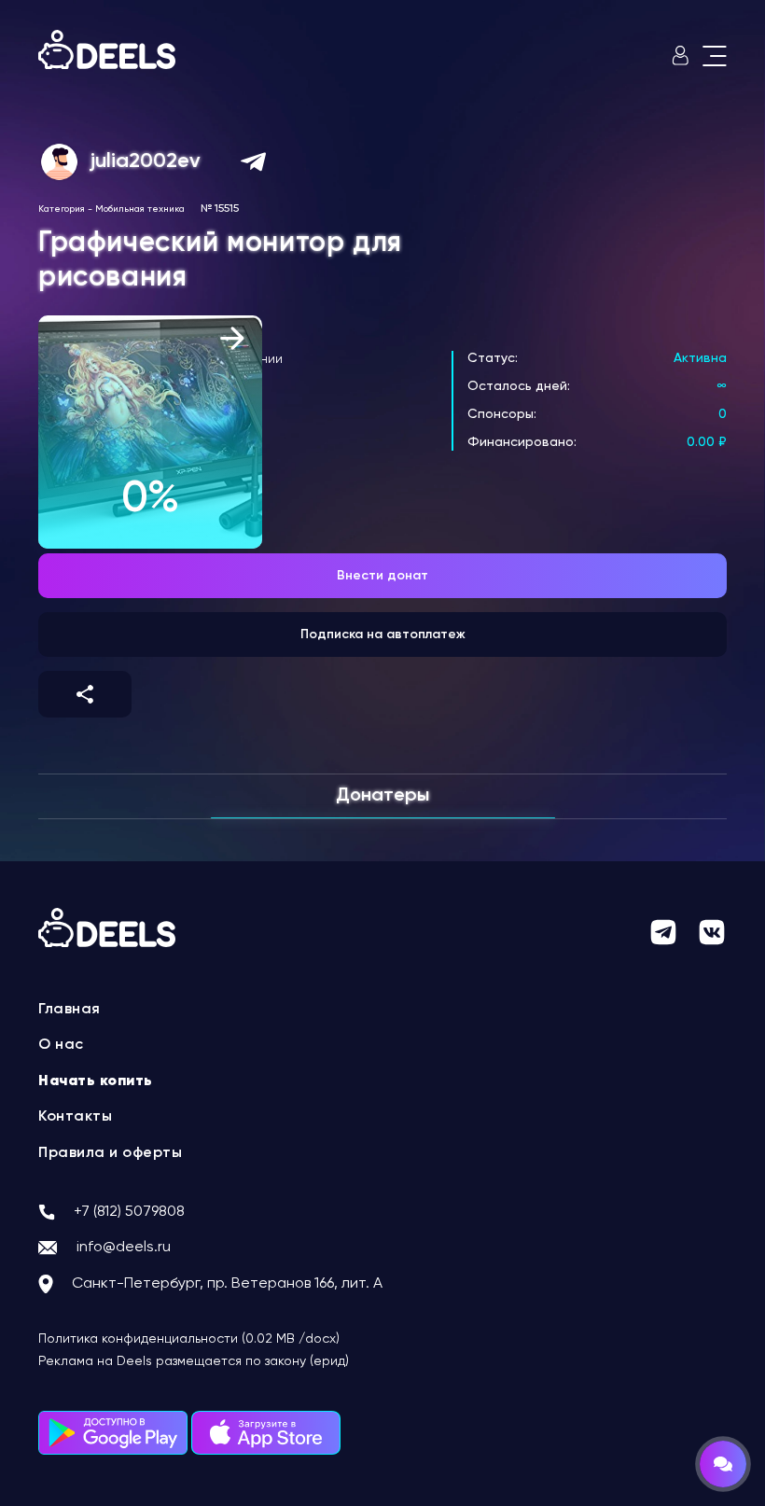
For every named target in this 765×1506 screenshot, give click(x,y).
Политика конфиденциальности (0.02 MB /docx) (189, 1339)
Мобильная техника (140, 209)
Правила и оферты (110, 1153)
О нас (61, 1045)
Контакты (75, 1116)
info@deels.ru (123, 1247)
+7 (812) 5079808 (129, 1212)
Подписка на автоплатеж (383, 634)
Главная (69, 1009)
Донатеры (382, 796)
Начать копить (95, 1081)
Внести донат (382, 575)
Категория (61, 209)
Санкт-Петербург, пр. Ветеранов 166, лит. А (227, 1283)
